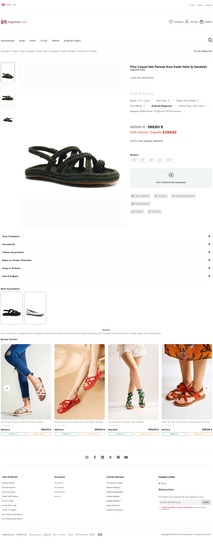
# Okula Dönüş (8, 492)
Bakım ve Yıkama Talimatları (17, 260)
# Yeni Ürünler (8, 483)
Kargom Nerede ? (113, 501)
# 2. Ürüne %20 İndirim (12, 519)
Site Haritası (59, 492)
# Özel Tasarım (8, 487)
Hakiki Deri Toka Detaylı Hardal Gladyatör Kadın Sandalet (186, 422)
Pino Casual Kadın (152, 333)
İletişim (209, 5)
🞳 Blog (162, 483)
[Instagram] (87, 457)
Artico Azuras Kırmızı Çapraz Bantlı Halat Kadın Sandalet (78, 422)
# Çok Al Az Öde (9, 505)
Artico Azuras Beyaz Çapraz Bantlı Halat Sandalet (22, 422)
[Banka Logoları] (53, 534)
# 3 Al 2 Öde (7, 501)
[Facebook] (95, 457)
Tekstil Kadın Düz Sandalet (124, 333)
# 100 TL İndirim (9, 510)
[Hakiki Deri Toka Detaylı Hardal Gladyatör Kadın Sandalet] (187, 381)
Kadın (140, 333)
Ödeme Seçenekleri (13, 252)
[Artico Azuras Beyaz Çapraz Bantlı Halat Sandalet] (26, 381)
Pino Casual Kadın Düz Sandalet (28, 333)
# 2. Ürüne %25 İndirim (12, 514)
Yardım (200, 5)
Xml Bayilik (59, 487)
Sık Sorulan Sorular (114, 483)
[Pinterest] (118, 457)
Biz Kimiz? (58, 483)
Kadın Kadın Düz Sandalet (75, 333)
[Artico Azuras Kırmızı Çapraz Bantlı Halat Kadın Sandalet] (80, 381)
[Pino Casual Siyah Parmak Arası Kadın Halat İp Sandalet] (11, 308)
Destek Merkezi (113, 496)
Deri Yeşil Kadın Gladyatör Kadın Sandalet (126, 422)
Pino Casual (6, 333)
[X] (110, 457)
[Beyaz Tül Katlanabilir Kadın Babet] (35, 308)
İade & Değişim (10, 276)
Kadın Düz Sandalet (53, 333)
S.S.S (192, 5)
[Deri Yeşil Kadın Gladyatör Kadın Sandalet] (133, 381)
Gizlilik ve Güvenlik (114, 510)
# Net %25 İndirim (10, 496)
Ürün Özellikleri (10, 236)
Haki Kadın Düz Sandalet (99, 333)
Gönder (206, 502)
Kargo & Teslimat (11, 268)
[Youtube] (102, 457)
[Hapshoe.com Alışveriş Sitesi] (14, 22)
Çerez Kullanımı (113, 505)
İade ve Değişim (113, 487)
